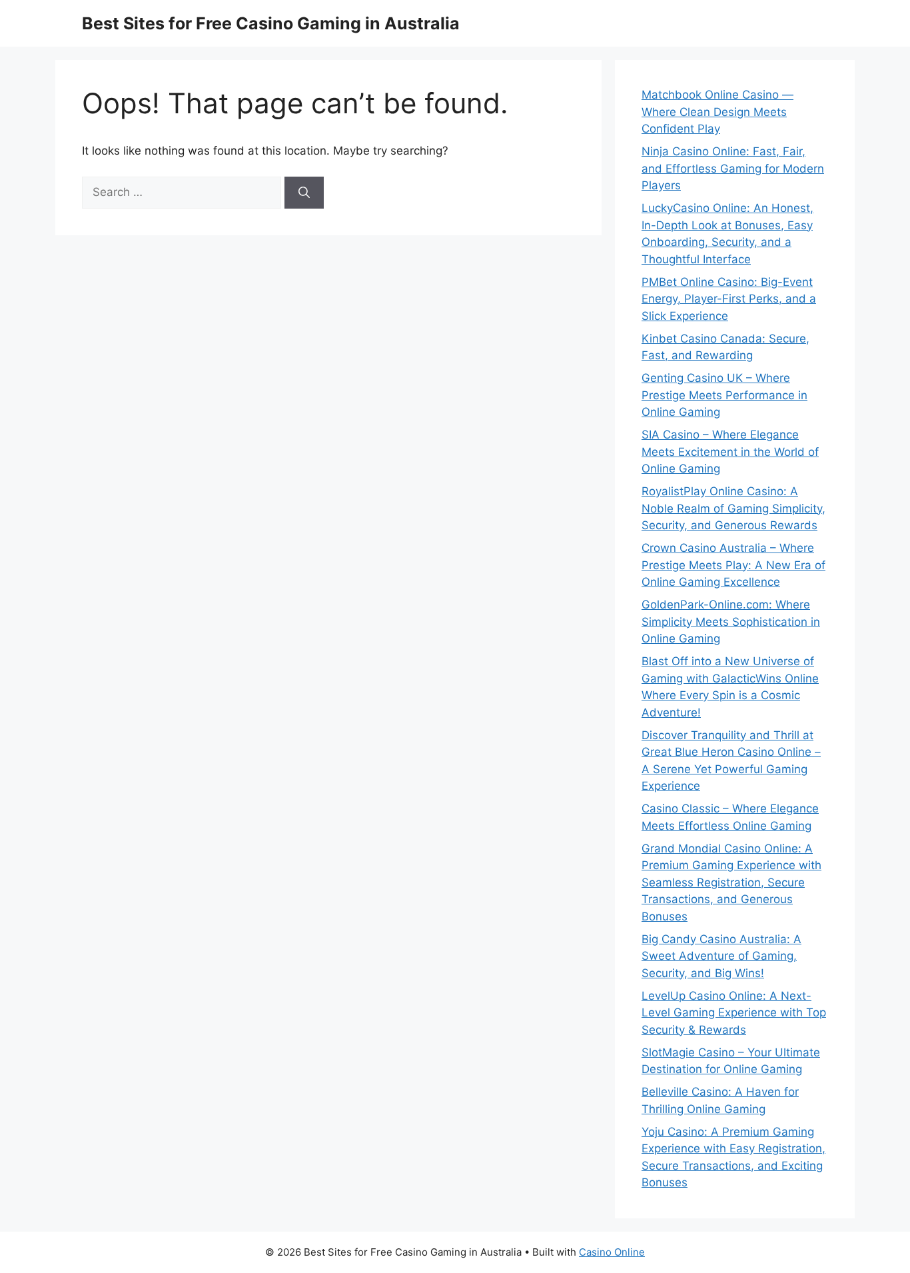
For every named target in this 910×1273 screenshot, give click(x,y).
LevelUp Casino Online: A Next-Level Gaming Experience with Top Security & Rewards (734, 1012)
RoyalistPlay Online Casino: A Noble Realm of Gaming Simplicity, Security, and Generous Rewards (733, 508)
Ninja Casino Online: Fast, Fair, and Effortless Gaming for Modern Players (733, 168)
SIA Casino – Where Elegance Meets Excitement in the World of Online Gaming (730, 451)
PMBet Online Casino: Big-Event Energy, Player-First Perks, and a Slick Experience (729, 299)
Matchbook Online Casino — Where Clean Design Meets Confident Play (717, 111)
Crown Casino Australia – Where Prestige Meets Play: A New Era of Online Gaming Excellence (733, 565)
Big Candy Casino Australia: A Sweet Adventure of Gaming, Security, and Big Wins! (721, 956)
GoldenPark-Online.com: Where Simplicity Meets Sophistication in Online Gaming (731, 621)
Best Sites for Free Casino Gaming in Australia (271, 23)
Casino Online (612, 1252)
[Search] (304, 193)
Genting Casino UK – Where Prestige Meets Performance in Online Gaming (724, 395)
